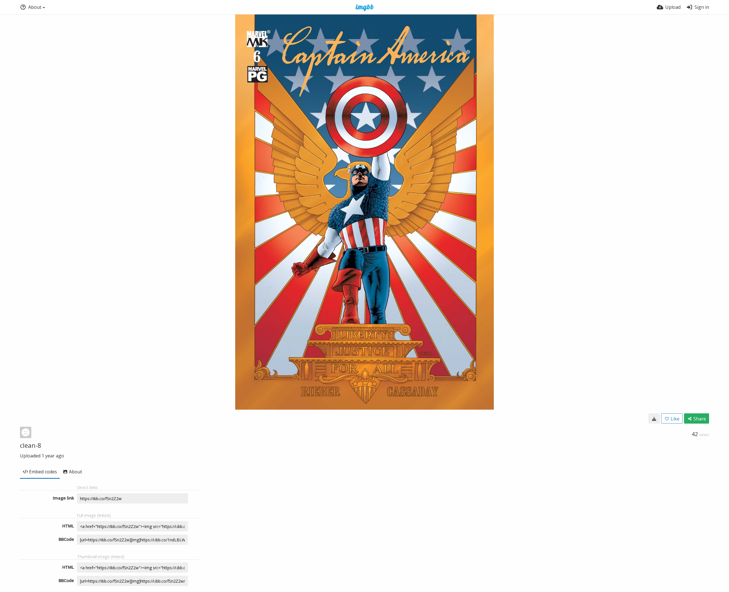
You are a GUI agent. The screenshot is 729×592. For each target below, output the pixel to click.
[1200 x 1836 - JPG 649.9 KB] (654, 418)
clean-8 (30, 445)
